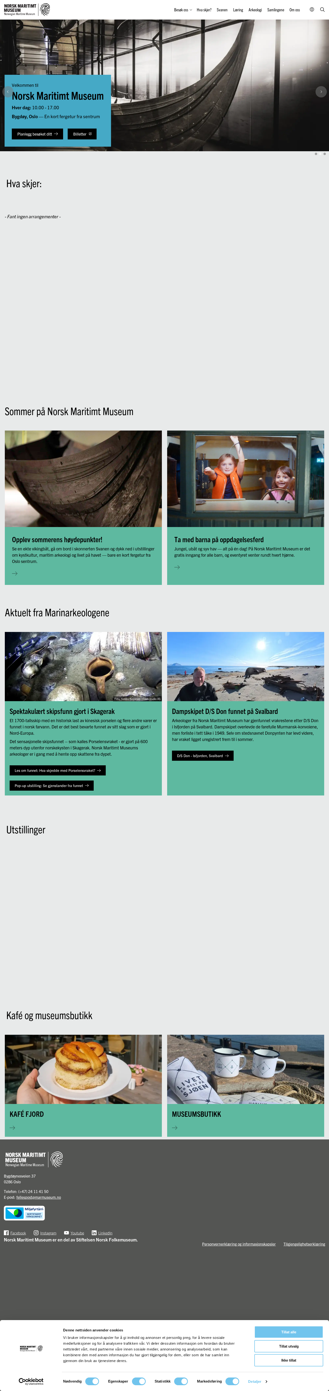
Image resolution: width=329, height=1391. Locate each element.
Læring (238, 9)
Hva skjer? (204, 9)
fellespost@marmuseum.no (38, 1197)
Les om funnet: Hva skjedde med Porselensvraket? (55, 770)
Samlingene (275, 9)
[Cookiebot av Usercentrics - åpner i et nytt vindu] (31, 1381)
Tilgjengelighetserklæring (304, 1243)
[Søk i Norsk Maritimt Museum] (322, 10)
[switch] (139, 1381)
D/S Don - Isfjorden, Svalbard (200, 755)
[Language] (312, 9)
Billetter (79, 133)
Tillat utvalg (289, 1346)
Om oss (295, 9)
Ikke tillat (288, 1360)
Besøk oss (181, 9)
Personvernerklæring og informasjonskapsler (239, 1243)
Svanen (222, 9)
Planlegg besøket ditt (34, 133)
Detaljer (254, 1381)
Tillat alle (288, 1332)
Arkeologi (255, 9)
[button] (323, 143)
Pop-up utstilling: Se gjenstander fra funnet (49, 785)
